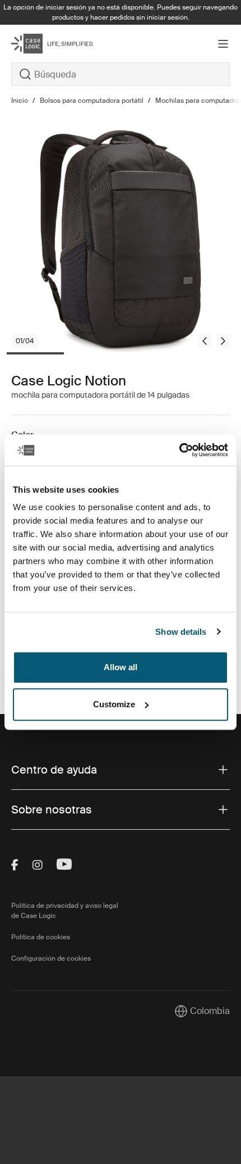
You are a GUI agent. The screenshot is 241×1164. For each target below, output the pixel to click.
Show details (180, 631)
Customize (114, 704)
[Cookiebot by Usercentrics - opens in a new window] (179, 450)
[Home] (47, 43)
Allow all (120, 667)
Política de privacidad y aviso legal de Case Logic (64, 910)
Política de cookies (40, 937)
